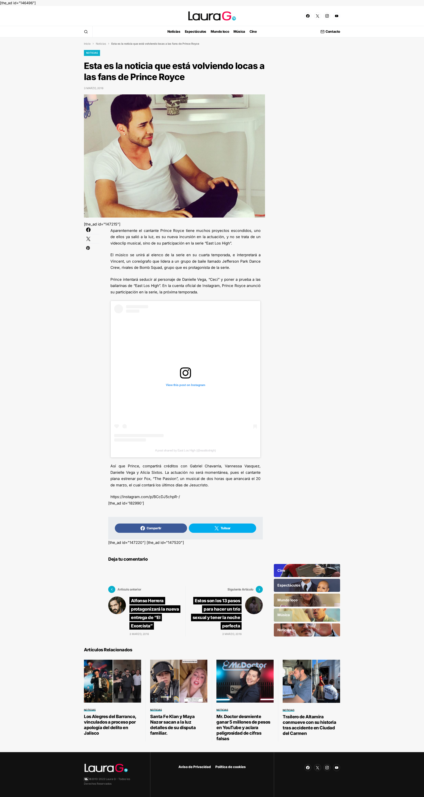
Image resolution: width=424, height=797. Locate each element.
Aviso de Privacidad (194, 767)
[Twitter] (317, 15)
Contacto (333, 32)
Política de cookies (230, 767)
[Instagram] (327, 15)
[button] (86, 32)
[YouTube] (336, 15)
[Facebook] (307, 15)
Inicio (87, 43)
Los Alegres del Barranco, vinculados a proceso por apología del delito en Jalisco (110, 725)
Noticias (101, 43)
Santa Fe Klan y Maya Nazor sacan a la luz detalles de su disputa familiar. (173, 725)
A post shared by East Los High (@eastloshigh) (185, 450)
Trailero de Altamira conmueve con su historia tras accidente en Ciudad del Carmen (309, 725)
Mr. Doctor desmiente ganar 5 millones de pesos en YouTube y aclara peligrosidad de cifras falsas (243, 727)
